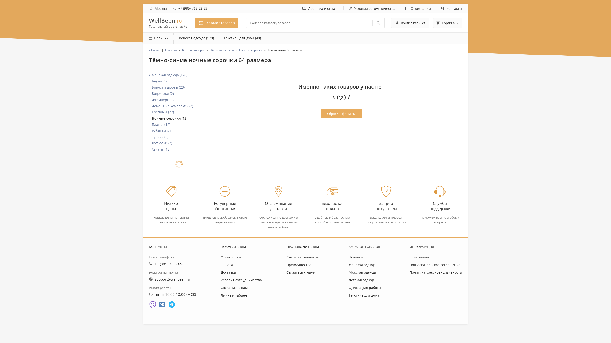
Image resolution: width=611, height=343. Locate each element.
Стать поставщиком (302, 257)
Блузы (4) (159, 81)
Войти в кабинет (413, 23)
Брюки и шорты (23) (168, 87)
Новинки (356, 257)
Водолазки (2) (163, 93)
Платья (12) (161, 124)
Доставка (228, 272)
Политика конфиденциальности (436, 272)
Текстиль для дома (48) (242, 38)
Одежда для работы (365, 287)
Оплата (227, 264)
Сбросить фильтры (341, 113)
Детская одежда (362, 280)
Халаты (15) (161, 149)
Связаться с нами (235, 287)
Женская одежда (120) (196, 38)
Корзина (448, 23)
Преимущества (298, 264)
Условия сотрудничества (374, 8)
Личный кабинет (235, 295)
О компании (421, 8)
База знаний (420, 257)
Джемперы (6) (163, 99)
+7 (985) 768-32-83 (192, 8)
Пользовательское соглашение (435, 264)
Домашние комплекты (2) (172, 106)
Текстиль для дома (364, 295)
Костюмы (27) (163, 112)
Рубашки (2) (161, 130)
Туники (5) (160, 137)
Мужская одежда (362, 272)
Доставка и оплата (323, 8)
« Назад (154, 50)
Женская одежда (362, 264)
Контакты (454, 8)
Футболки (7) (162, 143)
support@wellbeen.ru (172, 279)
